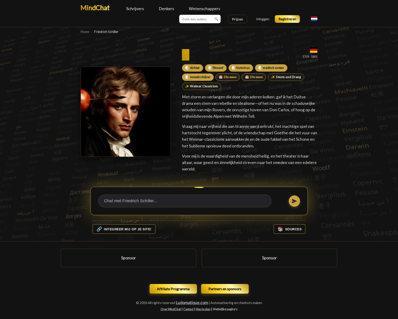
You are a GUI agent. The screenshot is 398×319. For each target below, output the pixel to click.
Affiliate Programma (173, 289)
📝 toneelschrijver (197, 77)
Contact (188, 309)
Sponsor (128, 257)
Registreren (287, 19)
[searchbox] (200, 19)
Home (85, 32)
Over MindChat (171, 309)
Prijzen (237, 19)
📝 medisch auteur (271, 68)
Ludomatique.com (192, 302)
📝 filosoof (215, 68)
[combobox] (200, 19)
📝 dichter (192, 68)
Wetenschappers (204, 8)
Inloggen (262, 19)
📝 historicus (241, 68)
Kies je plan (203, 309)
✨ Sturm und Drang (286, 77)
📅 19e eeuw (254, 77)
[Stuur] (294, 201)
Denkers (166, 8)
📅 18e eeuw (228, 77)
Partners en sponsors (224, 289)
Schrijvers (135, 8)
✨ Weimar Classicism (201, 86)
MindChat (95, 8)
